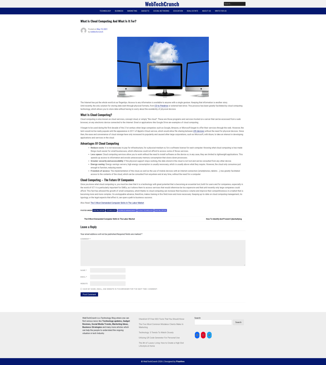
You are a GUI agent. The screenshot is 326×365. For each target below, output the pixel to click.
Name (83, 270)
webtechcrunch (96, 32)
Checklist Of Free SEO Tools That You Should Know (161, 319)
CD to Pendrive (161, 106)
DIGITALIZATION (98, 210)
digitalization (160, 210)
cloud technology (145, 210)
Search (197, 318)
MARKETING (132, 11)
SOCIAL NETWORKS (161, 11)
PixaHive (180, 361)
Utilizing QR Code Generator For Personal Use (159, 338)
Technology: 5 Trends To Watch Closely (156, 332)
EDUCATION (178, 11)
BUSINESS (119, 11)
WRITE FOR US (221, 11)
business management (127, 210)
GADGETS (145, 11)
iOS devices (198, 131)
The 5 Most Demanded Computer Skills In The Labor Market (117, 203)
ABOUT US (206, 11)
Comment (85, 239)
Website (84, 283)
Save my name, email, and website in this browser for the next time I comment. (120, 289)
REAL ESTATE (192, 11)
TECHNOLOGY (105, 11)
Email (83, 277)
